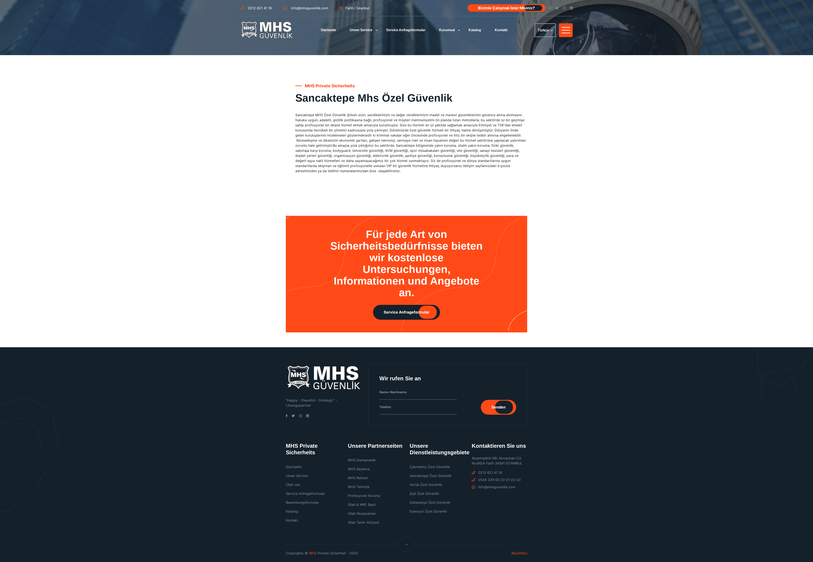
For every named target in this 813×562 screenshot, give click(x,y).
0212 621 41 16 (259, 8)
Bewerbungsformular (302, 502)
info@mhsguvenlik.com (309, 8)
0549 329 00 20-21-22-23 (499, 480)
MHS (313, 553)
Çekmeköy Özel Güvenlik (430, 467)
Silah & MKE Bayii (362, 504)
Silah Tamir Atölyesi (363, 522)
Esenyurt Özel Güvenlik (428, 511)
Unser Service (361, 30)
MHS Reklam (358, 478)
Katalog (475, 30)
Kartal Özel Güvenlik (426, 485)
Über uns (293, 485)
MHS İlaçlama (359, 469)
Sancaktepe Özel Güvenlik (431, 476)
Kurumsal (447, 30)
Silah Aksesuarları (362, 513)
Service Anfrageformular (405, 30)
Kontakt (501, 30)
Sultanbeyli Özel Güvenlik (430, 502)
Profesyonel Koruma (364, 496)
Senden (498, 407)
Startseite (328, 30)
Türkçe (543, 30)
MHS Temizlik (359, 487)
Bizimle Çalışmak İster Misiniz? (506, 8)
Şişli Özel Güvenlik (424, 493)
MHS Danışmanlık (362, 460)
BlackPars (519, 553)
